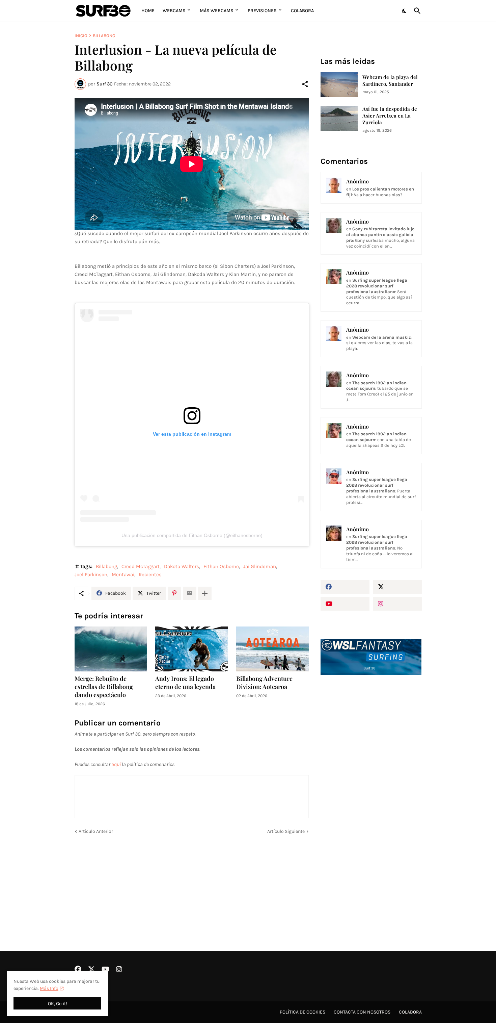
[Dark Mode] (404, 11)
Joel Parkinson (91, 574)
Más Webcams (216, 11)
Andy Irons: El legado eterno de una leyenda (185, 683)
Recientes (150, 574)
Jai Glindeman (259, 566)
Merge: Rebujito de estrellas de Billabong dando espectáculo (104, 687)
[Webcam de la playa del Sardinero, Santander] (339, 84)
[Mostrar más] (205, 593)
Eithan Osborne (221, 566)
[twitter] (397, 587)
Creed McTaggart (140, 566)
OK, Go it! (57, 1003)
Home (148, 11)
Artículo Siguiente (286, 831)
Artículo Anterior (96, 831)
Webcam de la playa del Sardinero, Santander (390, 80)
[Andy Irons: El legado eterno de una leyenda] (191, 648)
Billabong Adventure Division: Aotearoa (264, 683)
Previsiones (262, 11)
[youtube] (345, 604)
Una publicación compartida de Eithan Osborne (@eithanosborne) (192, 535)
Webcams (174, 11)
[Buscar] (416, 11)
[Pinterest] (174, 593)
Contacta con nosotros (362, 1012)
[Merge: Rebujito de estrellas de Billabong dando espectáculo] (111, 648)
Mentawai (123, 574)
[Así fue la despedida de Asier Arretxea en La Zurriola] (339, 118)
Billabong (104, 35)
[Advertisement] (371, 795)
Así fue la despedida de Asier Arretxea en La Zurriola (389, 116)
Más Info (49, 988)
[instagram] (397, 604)
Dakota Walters (181, 566)
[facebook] (345, 587)
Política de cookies (302, 1012)
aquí (116, 764)
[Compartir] (305, 84)
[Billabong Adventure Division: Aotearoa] (272, 648)
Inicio (81, 35)
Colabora (302, 11)
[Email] (189, 593)
